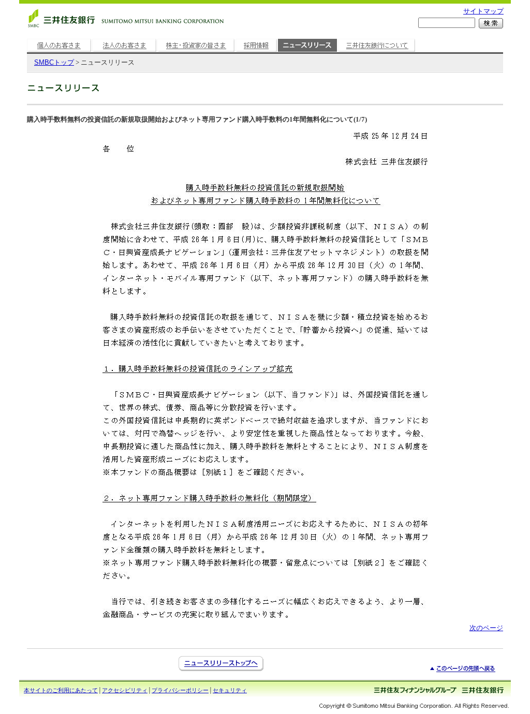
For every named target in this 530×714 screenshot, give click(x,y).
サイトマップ (483, 11)
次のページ (486, 628)
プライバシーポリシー (180, 690)
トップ (54, 62)
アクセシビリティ (125, 690)
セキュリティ (230, 690)
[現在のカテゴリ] (307, 52)
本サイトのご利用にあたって (61, 690)
